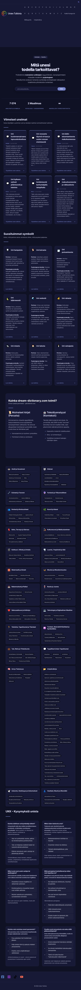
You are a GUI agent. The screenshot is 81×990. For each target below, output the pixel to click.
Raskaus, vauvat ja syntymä (51, 745)
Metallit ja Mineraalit (25, 575)
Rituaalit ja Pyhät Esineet (15, 799)
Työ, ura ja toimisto (49, 776)
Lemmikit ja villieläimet (49, 718)
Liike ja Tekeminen (13, 635)
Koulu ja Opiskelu (29, 654)
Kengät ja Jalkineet (67, 799)
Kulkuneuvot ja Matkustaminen (58, 530)
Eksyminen (47, 654)
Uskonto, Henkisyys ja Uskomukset (24, 791)
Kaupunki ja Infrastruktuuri (15, 592)
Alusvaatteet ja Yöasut (49, 796)
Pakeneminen (58, 657)
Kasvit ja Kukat (52, 509)
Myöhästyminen (48, 657)
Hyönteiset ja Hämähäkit (50, 474)
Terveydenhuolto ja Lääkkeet (16, 541)
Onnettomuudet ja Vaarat (27, 635)
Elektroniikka (47, 615)
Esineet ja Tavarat (18, 493)
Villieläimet (63, 484)
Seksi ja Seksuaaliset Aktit (15, 619)
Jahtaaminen (56, 654)
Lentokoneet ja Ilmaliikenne (51, 538)
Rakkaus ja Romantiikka (24, 518)
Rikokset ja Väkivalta (14, 639)
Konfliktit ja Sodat (27, 632)
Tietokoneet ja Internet (61, 619)
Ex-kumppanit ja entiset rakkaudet (52, 691)
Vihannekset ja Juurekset (50, 518)
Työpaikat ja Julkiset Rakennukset (17, 598)
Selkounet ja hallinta (49, 759)
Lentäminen (65, 654)
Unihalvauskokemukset (62, 776)
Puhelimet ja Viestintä (59, 615)
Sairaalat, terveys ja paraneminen (52, 755)
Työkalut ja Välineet (29, 501)
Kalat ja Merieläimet (64, 474)
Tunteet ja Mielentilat (49, 637)
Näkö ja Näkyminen (13, 481)
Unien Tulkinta (15, 13)
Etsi (61, 89)
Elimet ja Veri (12, 535)
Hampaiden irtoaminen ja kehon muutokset (54, 694)
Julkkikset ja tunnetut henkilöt (51, 708)
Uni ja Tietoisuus (18, 669)
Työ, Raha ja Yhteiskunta (21, 649)
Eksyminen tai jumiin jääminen (51, 688)
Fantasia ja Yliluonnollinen (56, 493)
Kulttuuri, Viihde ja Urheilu (21, 550)
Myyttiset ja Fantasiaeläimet (51, 484)
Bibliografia (27, 20)
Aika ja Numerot (48, 634)
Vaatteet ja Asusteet (49, 803)
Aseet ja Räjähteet (25, 498)
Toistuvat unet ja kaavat (50, 769)
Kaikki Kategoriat (69, 13)
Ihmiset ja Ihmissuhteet (20, 509)
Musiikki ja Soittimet (29, 555)
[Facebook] (2, 976)
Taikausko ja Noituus (29, 799)
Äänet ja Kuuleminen (14, 474)
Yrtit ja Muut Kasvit (64, 518)
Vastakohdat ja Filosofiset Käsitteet (53, 640)
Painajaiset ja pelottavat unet (51, 735)
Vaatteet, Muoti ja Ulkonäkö (57, 791)
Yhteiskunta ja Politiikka (24, 661)
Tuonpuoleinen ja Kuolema (15, 803)
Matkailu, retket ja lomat (50, 728)
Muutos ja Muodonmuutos (56, 570)
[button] (78, 2)
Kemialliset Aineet (13, 575)
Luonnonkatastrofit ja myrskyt (51, 725)
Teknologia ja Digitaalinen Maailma (59, 610)
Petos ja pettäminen (65, 738)
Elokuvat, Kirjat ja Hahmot (15, 555)
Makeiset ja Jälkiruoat (65, 598)
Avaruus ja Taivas (48, 555)
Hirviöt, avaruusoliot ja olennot (51, 701)
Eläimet (50, 469)
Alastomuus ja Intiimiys (14, 615)
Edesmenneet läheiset (49, 684)
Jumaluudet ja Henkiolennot (15, 796)
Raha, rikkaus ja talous (65, 742)
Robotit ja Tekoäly (48, 619)
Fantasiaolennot (48, 498)
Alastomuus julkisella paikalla (51, 681)
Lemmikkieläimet (48, 478)
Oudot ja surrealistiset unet (51, 732)
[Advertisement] (40, 35)
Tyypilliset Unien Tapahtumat (58, 649)
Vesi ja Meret (60, 562)
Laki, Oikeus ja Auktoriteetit (15, 657)
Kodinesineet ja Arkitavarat (15, 501)
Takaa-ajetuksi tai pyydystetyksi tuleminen (54, 766)
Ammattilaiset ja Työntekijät (15, 654)
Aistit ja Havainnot (18, 469)
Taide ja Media (12, 558)
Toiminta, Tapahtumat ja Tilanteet (24, 627)
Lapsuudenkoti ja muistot (65, 715)
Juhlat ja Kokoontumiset (14, 632)
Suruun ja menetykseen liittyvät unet (53, 762)
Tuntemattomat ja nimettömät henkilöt (53, 772)
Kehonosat (11, 538)
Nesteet (11, 578)
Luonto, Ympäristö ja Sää (56, 550)
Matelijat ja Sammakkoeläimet (51, 481)
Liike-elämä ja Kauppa (30, 657)
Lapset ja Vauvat (29, 514)
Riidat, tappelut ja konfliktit (50, 749)
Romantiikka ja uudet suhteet (51, 752)
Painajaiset (27, 677)
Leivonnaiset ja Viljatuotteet (51, 595)
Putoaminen (68, 657)
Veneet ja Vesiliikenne (64, 541)
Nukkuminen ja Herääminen (15, 677)
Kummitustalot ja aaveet (50, 715)
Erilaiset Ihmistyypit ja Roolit (15, 514)
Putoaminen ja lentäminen (50, 742)
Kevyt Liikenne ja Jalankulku (64, 535)
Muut (60, 728)
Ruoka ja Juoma (53, 587)
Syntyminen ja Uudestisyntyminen (63, 578)
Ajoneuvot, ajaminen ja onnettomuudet (53, 677)
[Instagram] (9, 976)
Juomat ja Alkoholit (62, 592)
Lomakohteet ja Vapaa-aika (15, 595)
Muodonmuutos (59, 498)
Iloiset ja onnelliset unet (50, 705)
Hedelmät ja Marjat (49, 514)
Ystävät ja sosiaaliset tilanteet (51, 783)
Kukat (58, 514)
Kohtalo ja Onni (58, 634)
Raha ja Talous (12, 661)
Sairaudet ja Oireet (21, 538)
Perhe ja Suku (12, 518)
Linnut (57, 478)
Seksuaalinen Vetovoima (30, 619)
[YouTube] (21, 976)
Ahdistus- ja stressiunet (50, 674)
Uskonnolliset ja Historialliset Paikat (17, 602)
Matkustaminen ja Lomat (50, 541)
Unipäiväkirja (38, 20)
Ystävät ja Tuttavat (28, 521)
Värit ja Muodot (61, 637)
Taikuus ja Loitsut (48, 501)
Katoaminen (61, 575)
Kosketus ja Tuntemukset (15, 478)
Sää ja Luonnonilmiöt (49, 562)
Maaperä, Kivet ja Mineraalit (51, 558)
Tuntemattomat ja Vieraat (15, 521)
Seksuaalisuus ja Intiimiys (21, 610)
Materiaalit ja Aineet (19, 570)
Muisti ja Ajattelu (28, 674)
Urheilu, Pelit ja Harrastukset (26, 558)
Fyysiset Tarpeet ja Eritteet (24, 535)
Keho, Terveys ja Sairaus (20, 530)
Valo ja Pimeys (24, 481)
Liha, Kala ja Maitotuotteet (50, 598)
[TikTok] (15, 976)
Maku (25, 478)
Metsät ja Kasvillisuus (66, 558)
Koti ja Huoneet (28, 592)
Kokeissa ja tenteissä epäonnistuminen (53, 711)
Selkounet (11, 681)
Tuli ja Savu (31, 578)
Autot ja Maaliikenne (49, 535)
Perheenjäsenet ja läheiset (50, 738)
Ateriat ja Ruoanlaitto (49, 592)
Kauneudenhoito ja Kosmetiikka (52, 799)
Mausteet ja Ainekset (49, 602)
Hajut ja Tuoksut (26, 474)
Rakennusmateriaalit (21, 578)
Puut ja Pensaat (66, 514)
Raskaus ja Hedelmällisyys (29, 615)
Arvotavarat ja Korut (13, 498)
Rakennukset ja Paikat (20, 587)
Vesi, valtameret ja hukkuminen (52, 779)
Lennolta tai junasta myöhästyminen (53, 721)
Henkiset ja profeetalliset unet (51, 698)
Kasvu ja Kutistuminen (49, 575)
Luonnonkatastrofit (60, 555)
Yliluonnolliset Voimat (61, 501)
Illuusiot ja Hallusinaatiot (15, 674)
